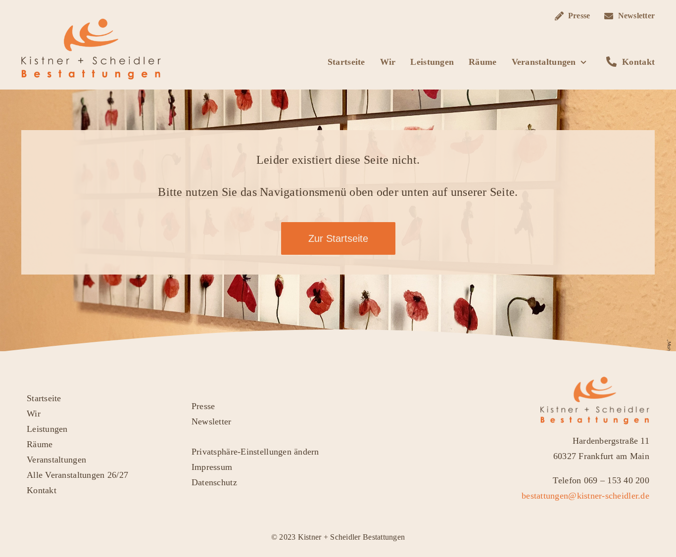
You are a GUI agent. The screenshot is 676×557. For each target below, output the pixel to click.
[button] (311, 452)
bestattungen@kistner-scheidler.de (585, 496)
